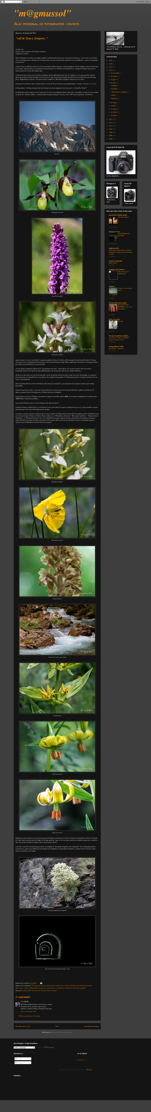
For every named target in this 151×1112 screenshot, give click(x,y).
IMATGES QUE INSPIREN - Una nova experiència (125, 307)
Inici (57, 1026)
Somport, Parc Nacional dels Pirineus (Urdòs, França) (39, 990)
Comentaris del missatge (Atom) (62, 1032)
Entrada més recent (23, 1026)
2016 (111, 64)
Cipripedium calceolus (39, 985)
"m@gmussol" (42, 12)
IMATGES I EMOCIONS (118, 215)
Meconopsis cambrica (23, 988)
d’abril (113, 106)
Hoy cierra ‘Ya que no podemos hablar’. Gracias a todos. (119, 339)
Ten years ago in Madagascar (123, 272)
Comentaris (20, 1063)
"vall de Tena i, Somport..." (120, 92)
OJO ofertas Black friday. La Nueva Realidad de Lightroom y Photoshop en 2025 (120, 252)
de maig (114, 102)
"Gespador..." (115, 89)
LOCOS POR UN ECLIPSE (123, 235)
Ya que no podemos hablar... (119, 335)
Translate (51, 1047)
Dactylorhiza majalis (54, 985)
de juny (113, 83)
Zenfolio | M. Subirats (117, 269)
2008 (111, 135)
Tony (22, 1001)
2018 (111, 60)
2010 (111, 129)
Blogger (89, 1069)
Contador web (80, 1060)
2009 (111, 132)
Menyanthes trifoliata (37, 988)
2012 (111, 122)
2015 (111, 67)
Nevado (120, 321)
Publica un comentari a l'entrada (29, 1016)
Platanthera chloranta (65, 988)
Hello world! (113, 263)
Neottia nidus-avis (51, 988)
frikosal (111, 286)
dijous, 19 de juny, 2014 (28, 1011)
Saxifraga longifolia (79, 988)
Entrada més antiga (91, 1026)
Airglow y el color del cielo (125, 289)
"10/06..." (114, 95)
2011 (111, 126)
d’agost (113, 79)
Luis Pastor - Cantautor (116, 348)
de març (114, 109)
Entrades (19, 1059)
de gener (114, 115)
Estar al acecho (114, 319)
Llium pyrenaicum (85, 985)
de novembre (115, 73)
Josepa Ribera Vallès (116, 346)
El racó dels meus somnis (118, 303)
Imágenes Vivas (114, 231)
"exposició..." (115, 98)
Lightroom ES (114, 248)
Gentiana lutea (74, 985)
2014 (111, 70)
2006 (111, 139)
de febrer (114, 112)
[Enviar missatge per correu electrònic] (41, 983)
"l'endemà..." (115, 85)
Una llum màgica (123, 217)
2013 (111, 119)
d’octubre (114, 76)
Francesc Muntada (115, 261)
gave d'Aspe (65, 985)
